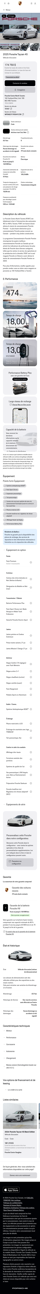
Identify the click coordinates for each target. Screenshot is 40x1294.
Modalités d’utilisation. (11, 1207)
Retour (8, 10)
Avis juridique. (16, 1200)
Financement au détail (12, 77)
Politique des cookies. (26, 1207)
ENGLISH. (30, 1198)
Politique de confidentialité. (12, 1202)
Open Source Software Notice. (13, 1210)
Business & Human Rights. (12, 1205)
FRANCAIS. (7, 1200)
